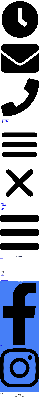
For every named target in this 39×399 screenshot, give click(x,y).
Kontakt (2, 123)
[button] (19, 163)
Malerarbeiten (4, 118)
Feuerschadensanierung (17, 396)
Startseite (2, 117)
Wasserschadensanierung (5, 121)
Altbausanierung (4, 120)
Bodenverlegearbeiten (5, 119)
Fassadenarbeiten (4, 205)
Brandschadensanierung (5, 206)
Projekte (2, 122)
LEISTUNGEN (1, 393)
